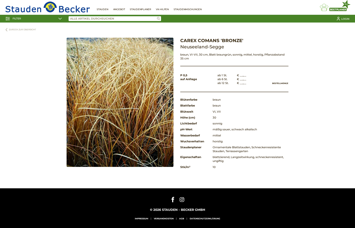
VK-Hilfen (162, 9)
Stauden (102, 9)
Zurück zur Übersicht (22, 29)
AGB (181, 218)
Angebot (119, 9)
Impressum (141, 218)
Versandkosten (164, 218)
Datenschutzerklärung (205, 218)
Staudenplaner (140, 9)
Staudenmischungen (188, 9)
